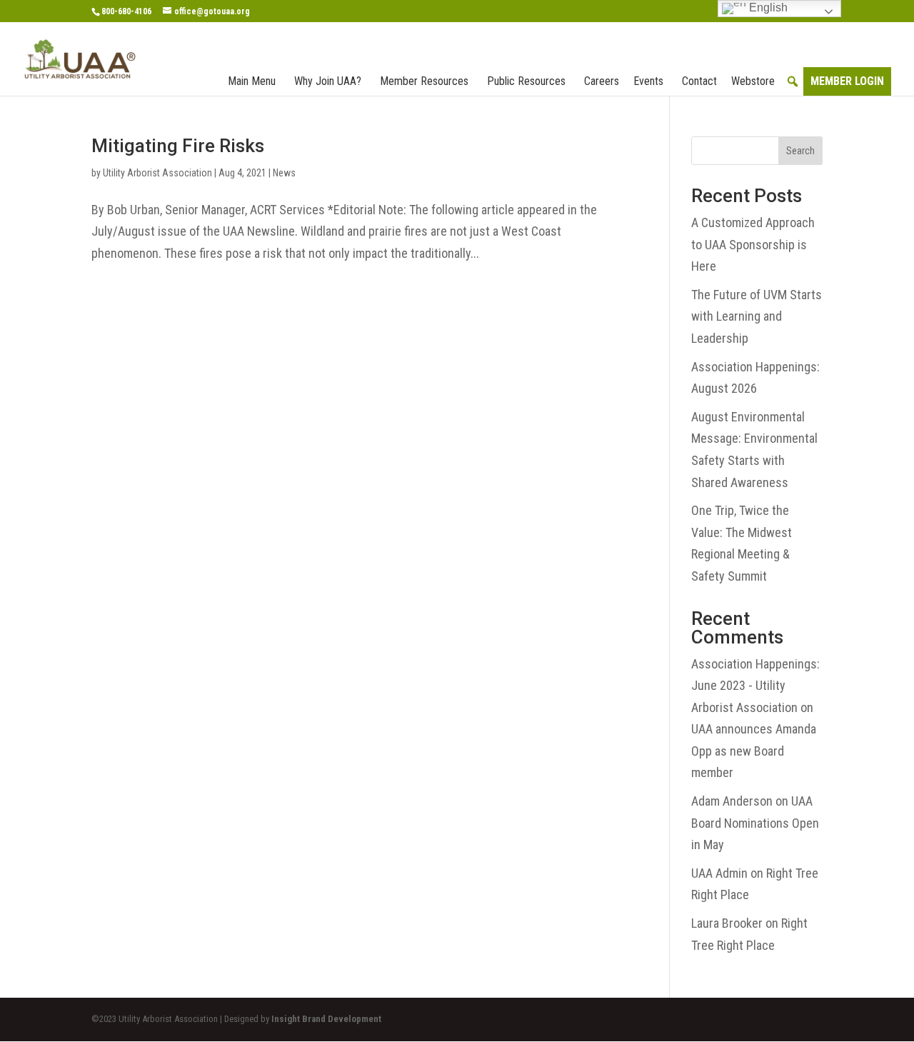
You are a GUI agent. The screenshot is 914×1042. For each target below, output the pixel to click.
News (284, 173)
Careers (601, 81)
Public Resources (526, 81)
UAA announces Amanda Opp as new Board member (753, 750)
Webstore (753, 81)
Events (648, 81)
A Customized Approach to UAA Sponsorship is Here (753, 244)
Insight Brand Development (326, 1018)
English (767, 7)
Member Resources (424, 81)
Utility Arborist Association (157, 173)
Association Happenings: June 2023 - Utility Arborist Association (755, 685)
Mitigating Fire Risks (177, 145)
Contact (699, 81)
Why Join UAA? (327, 81)
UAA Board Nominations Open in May (755, 822)
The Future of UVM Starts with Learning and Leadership (756, 316)
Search (800, 150)
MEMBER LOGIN (847, 81)
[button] (792, 81)
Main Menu (252, 81)
